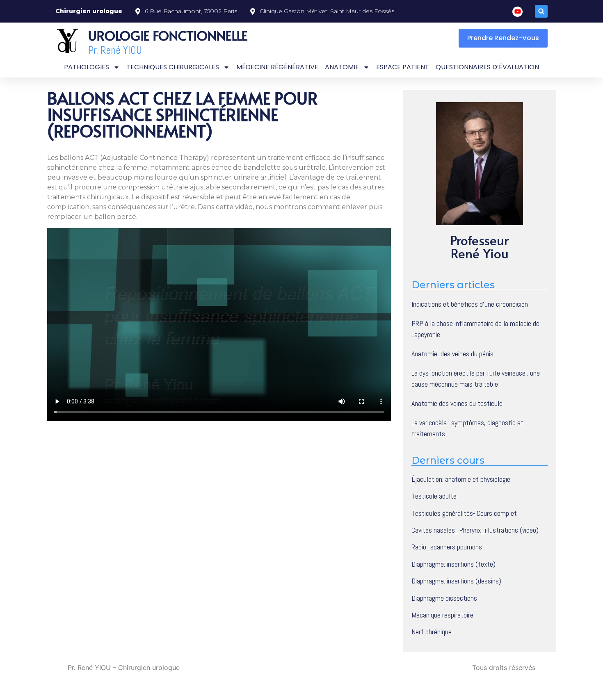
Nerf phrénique (431, 631)
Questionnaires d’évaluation (487, 67)
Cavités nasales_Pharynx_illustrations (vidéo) (475, 530)
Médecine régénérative (277, 67)
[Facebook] (517, 12)
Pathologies (86, 67)
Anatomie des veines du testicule (456, 403)
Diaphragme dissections (444, 598)
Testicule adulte (434, 496)
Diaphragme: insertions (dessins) (456, 581)
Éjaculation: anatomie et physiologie (460, 479)
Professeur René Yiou (479, 246)
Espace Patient (402, 67)
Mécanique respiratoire (442, 615)
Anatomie (342, 67)
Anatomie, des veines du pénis (452, 353)
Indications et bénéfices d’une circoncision (469, 304)
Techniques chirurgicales (172, 67)
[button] (541, 11)
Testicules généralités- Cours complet (464, 513)
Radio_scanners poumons (446, 546)
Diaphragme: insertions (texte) (453, 564)
